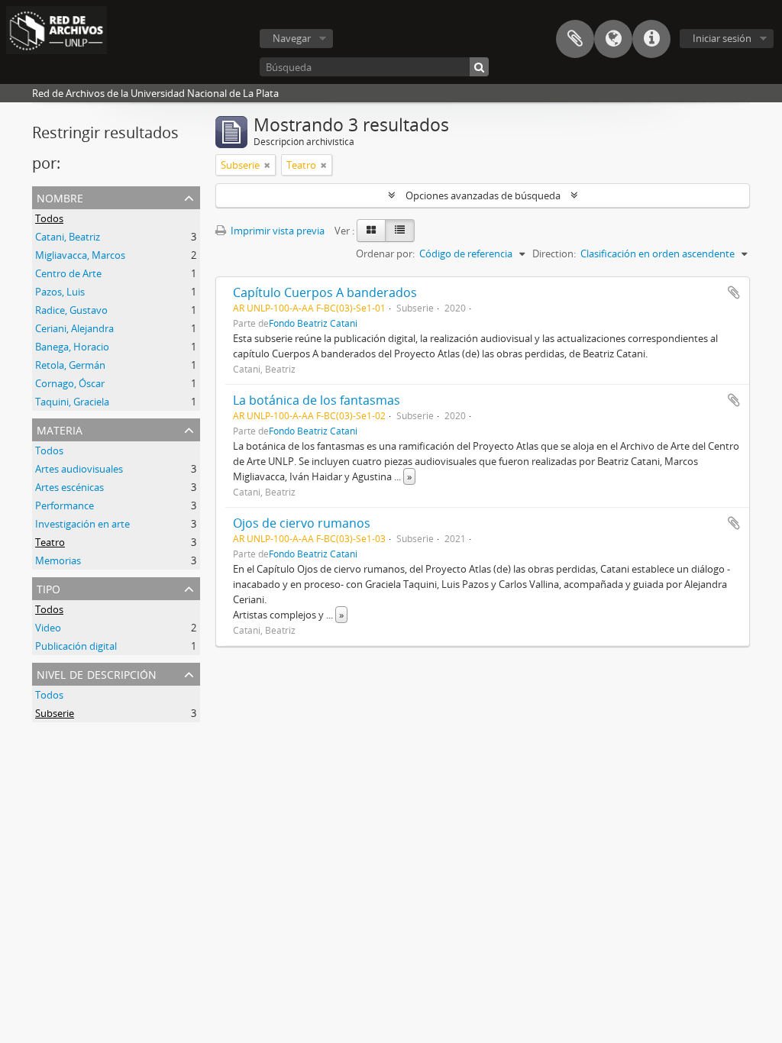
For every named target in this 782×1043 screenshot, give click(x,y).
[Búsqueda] (479, 66)
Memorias (58, 560)
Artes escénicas (69, 487)
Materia (59, 428)
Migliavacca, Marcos (80, 255)
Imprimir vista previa (276, 230)
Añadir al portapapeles (734, 292)
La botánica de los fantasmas (316, 400)
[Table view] (400, 230)
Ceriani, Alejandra (74, 328)
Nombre (60, 196)
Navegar (292, 38)
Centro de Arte (68, 273)
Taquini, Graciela (72, 401)
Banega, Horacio (72, 347)
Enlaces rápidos (651, 39)
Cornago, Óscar (70, 383)
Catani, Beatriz (67, 237)
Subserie (54, 713)
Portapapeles (575, 39)
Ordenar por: (385, 253)
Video (48, 628)
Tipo (48, 587)
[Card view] (371, 230)
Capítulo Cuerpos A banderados (325, 292)
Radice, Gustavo (71, 310)
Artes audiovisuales (79, 469)
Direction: (554, 253)
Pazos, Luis (60, 292)
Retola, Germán (70, 365)
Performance (64, 505)
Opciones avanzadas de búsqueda (483, 195)
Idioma (613, 39)
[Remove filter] (267, 165)
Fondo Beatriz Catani (313, 323)
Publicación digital (76, 646)
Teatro (50, 542)
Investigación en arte (82, 524)
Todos (49, 218)
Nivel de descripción (97, 673)
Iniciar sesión (722, 38)
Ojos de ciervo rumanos (301, 523)
